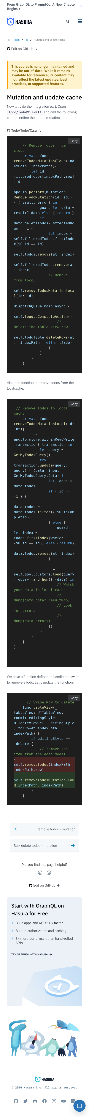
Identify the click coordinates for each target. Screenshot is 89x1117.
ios (26, 39)
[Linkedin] (73, 1101)
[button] (80, 6)
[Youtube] (63, 1101)
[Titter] (25, 1101)
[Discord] (35, 1101)
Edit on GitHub (22, 48)
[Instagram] (54, 1101)
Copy (74, 141)
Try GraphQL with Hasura (29, 954)
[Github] (16, 1101)
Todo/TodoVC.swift (26, 130)
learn (17, 39)
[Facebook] (44, 1101)
